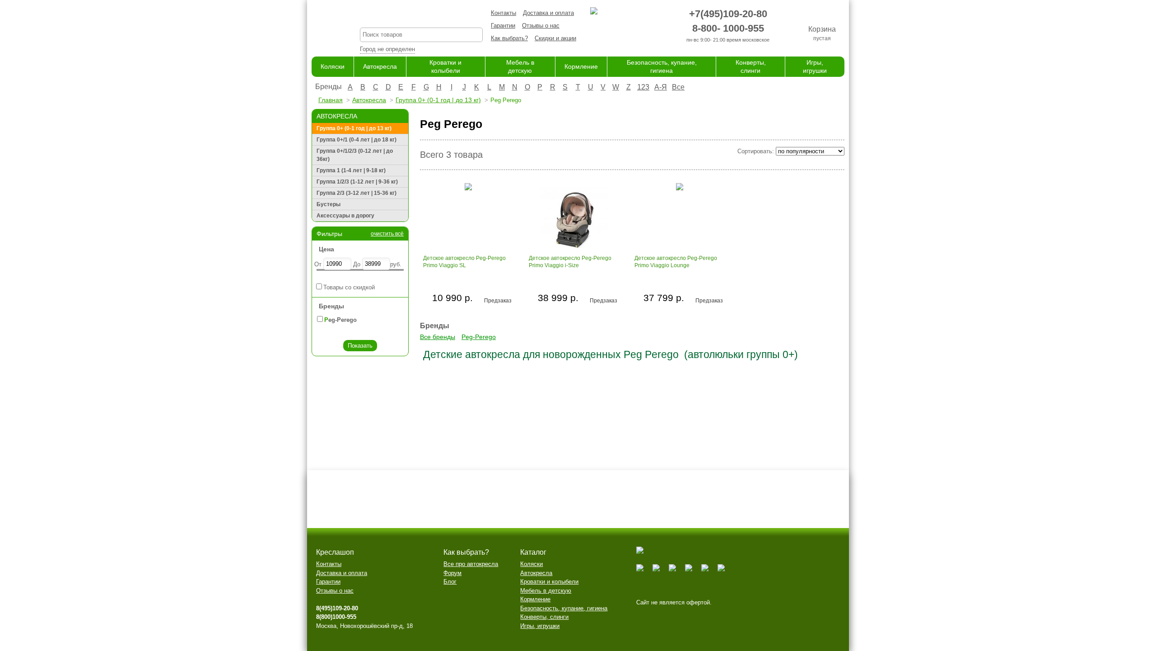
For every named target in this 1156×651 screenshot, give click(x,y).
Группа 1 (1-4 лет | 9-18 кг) (351, 170)
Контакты (503, 12)
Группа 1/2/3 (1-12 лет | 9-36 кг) (357, 182)
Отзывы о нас (540, 25)
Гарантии (503, 25)
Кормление (581, 66)
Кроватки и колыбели (549, 581)
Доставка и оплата (548, 12)
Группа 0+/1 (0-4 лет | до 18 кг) (356, 140)
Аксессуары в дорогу (345, 215)
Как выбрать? (509, 38)
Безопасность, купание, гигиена (563, 608)
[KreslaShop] (324, 27)
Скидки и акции (555, 38)
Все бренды (437, 336)
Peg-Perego (478, 336)
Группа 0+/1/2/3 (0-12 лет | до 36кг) (355, 155)
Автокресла (380, 66)
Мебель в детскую (545, 590)
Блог (450, 581)
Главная (330, 100)
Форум (452, 573)
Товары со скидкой (349, 287)
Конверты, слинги (544, 616)
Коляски (333, 66)
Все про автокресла (470, 564)
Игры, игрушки (539, 626)
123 (643, 87)
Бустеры (328, 204)
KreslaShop (421, 16)
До (356, 264)
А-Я (660, 87)
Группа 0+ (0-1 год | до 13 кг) (438, 100)
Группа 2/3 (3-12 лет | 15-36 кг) (356, 193)
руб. (395, 264)
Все (678, 87)
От (318, 264)
